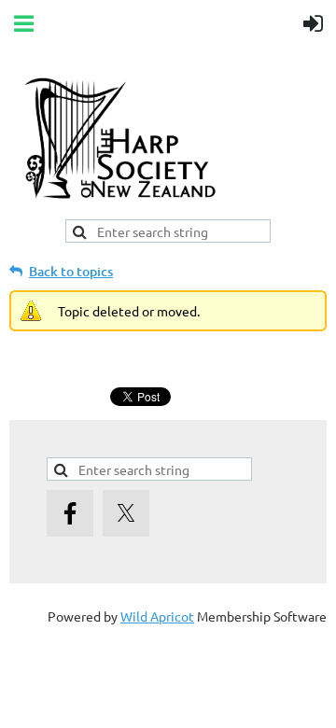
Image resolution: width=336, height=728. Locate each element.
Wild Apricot (157, 616)
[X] (126, 513)
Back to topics (71, 271)
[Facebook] (70, 513)
